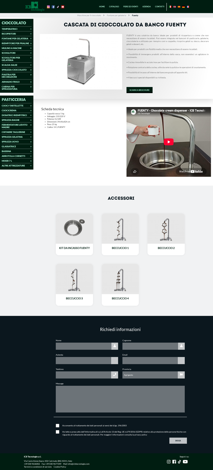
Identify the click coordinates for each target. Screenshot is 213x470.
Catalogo (114, 6)
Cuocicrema (9, 110)
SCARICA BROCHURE (140, 90)
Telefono (60, 369)
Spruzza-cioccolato (14, 70)
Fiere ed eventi (130, 6)
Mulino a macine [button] (12, 48)
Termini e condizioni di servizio (38, 466)
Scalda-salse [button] (9, 65)
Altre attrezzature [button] (13, 165)
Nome (58, 340)
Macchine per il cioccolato (89, 15)
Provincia (126, 369)
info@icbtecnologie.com (79, 464)
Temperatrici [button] (9, 29)
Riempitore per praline (15, 43)
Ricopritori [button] (9, 34)
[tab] (17, 29)
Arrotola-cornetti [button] (13, 156)
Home (102, 6)
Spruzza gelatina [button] (12, 137)
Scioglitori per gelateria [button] (11, 58)
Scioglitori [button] (9, 53)
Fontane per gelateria (116, 15)
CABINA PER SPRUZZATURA (9, 87)
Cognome (126, 340)
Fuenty (135, 15)
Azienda (146, 6)
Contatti (159, 6)
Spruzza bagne (10, 120)
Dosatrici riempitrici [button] (14, 115)
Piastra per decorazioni (9, 75)
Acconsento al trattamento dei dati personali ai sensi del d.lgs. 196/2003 (94, 425)
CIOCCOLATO (14, 22)
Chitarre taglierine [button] (13, 132)
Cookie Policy (60, 466)
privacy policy (140, 434)
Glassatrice (9, 146)
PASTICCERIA (14, 99)
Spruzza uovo (10, 141)
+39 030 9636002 (32, 464)
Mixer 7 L (7, 161)
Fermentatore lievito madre (14, 126)
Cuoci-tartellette (12, 105)
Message (59, 383)
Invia (178, 440)
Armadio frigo (11, 82)
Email (125, 355)
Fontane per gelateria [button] (15, 38)
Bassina (6, 151)
